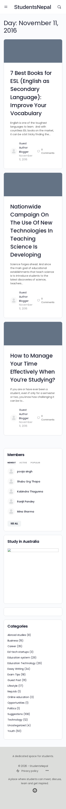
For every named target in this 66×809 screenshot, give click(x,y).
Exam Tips (14, 674)
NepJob (12, 691)
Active (23, 463)
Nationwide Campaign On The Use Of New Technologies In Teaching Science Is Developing (31, 231)
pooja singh (24, 471)
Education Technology (22, 663)
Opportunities (16, 703)
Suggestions (15, 714)
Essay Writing (16, 669)
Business (13, 640)
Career (12, 646)
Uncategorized (17, 725)
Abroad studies (17, 635)
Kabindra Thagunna (30, 491)
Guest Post (14, 680)
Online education (18, 697)
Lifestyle (13, 686)
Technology (15, 720)
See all (14, 523)
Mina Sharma (25, 511)
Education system (19, 657)
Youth (11, 731)
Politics (12, 708)
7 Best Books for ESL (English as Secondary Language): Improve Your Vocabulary (31, 93)
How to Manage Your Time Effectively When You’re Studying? (32, 368)
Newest (12, 463)
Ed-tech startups (18, 652)
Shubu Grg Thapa (28, 481)
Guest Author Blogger (24, 148)
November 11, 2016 (25, 157)
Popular (35, 463)
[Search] (59, 7)
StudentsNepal (32, 7)
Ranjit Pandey (25, 501)
